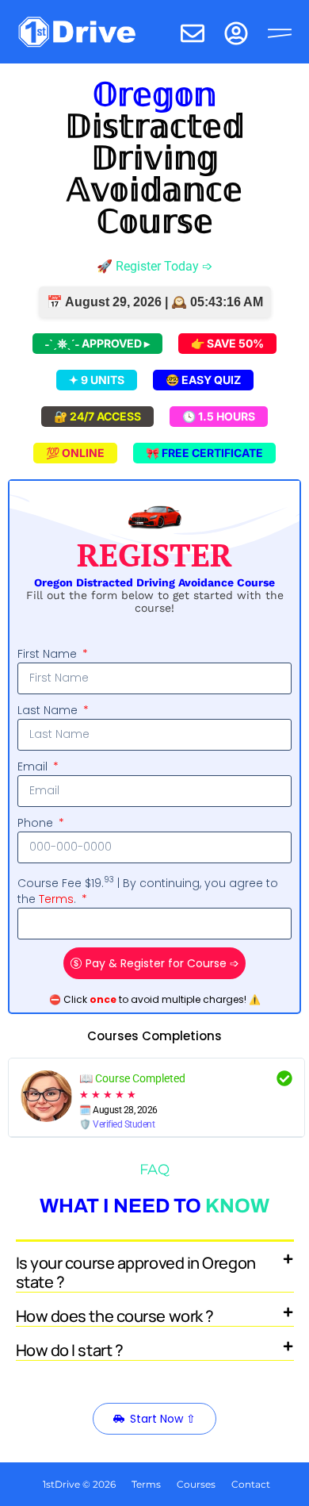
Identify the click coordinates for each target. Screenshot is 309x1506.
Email (34, 766)
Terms (56, 899)
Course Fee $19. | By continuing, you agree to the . (147, 891)
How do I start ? (70, 1350)
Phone (36, 823)
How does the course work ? (115, 1316)
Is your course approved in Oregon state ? (136, 1272)
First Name (48, 654)
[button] (155, 1267)
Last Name (49, 710)
